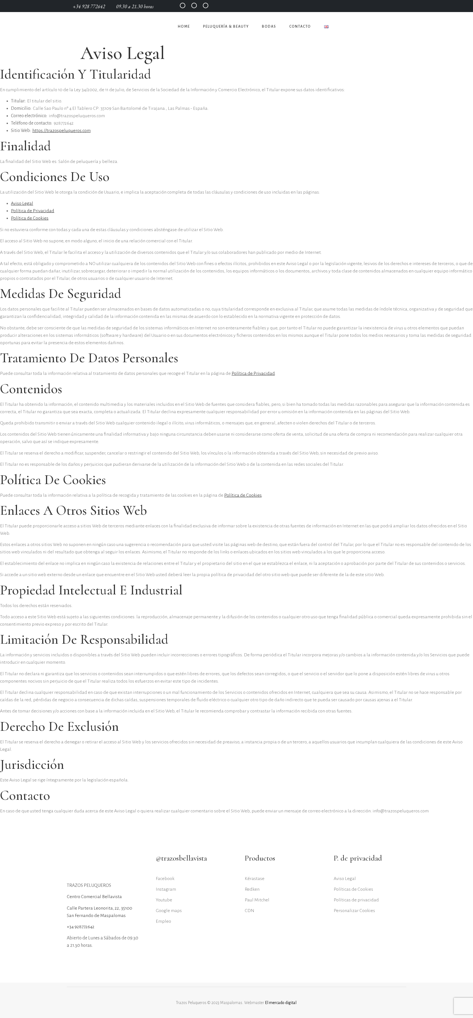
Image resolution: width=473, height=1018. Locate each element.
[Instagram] (194, 5)
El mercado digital (281, 1002)
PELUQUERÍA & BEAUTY (226, 26)
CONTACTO (300, 26)
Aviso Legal (22, 203)
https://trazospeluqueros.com (61, 130)
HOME (184, 26)
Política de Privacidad (32, 210)
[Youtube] (205, 5)
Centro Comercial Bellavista (94, 896)
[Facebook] (182, 5)
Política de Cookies (29, 218)
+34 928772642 (80, 926)
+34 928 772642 (89, 6)
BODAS (269, 26)
